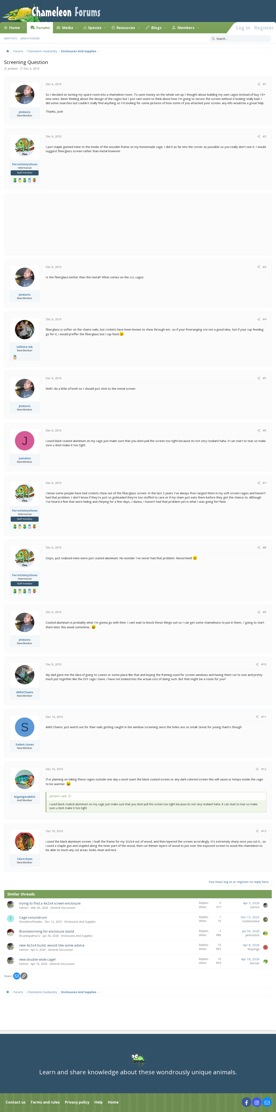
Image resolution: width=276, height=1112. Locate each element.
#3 (264, 267)
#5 (264, 378)
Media (67, 27)
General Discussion (62, 908)
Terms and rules (45, 1102)
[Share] (258, 84)
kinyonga (253, 949)
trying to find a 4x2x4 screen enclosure (50, 903)
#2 (264, 136)
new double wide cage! (37, 959)
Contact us (15, 1102)
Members (185, 27)
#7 (264, 483)
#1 (264, 84)
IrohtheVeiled (250, 921)
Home (14, 27)
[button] (23, 27)
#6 (264, 430)
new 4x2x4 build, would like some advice (51, 945)
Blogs (156, 27)
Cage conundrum (33, 917)
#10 (263, 664)
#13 (263, 831)
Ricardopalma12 (29, 936)
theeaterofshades (30, 922)
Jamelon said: (58, 796)
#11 (263, 717)
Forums (43, 27)
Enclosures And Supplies (80, 922)
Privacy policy (77, 1102)
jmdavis (13, 68)
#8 (264, 547)
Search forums (30, 38)
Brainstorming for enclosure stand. (47, 931)
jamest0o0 (252, 935)
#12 (263, 769)
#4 (264, 319)
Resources (125, 27)
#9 (264, 612)
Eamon (23, 908)
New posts (10, 38)
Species (94, 27)
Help (98, 1102)
